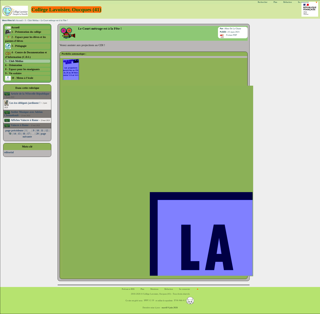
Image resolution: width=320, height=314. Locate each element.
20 (37, 133)
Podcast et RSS (128, 289)
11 (42, 130)
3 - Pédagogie (18, 45)
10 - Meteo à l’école (22, 77)
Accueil (19, 20)
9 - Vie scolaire (13, 73)
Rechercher (262, 2)
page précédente (14, 130)
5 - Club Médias (32, 20)
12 (46, 130)
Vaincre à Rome (20, 125)
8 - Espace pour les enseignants (22, 69)
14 (14, 133)
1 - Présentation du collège (26, 31)
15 (19, 133)
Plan (275, 2)
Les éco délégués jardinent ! (24, 103)
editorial (9, 152)
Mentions (154, 289)
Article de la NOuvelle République (30, 93)
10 (37, 130)
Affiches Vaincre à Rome (24, 120)
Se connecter (303, 2)
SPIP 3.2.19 (149, 300)
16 (24, 133)
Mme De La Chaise (233, 28)
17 (28, 133)
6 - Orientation (13, 65)
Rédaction (287, 2)
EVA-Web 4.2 (180, 300)
